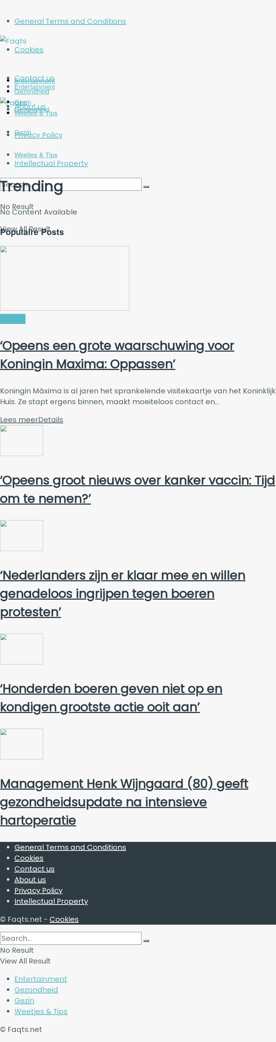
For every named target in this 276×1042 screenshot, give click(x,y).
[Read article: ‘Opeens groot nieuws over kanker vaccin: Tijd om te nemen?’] (138, 442)
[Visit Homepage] (70, 41)
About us (30, 880)
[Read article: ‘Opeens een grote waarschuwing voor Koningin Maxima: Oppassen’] (138, 279)
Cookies (28, 858)
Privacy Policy (38, 890)
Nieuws (13, 319)
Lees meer (31, 420)
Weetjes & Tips (36, 154)
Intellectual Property (51, 901)
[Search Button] (146, 187)
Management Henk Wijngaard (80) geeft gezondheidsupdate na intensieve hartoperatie (124, 802)
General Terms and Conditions (70, 21)
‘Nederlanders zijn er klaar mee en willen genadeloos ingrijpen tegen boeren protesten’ (122, 594)
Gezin (24, 1001)
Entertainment (34, 86)
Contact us (34, 869)
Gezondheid (36, 990)
